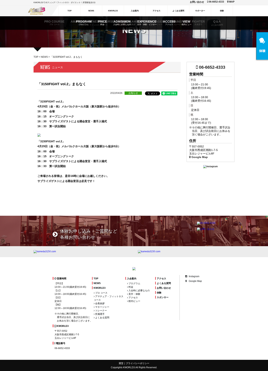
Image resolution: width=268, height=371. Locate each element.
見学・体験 (134, 294)
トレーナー (101, 310)
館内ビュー (134, 301)
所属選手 (100, 314)
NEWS (44, 57)
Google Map (199, 157)
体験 (159, 292)
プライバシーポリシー (137, 363)
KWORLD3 (100, 288)
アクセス (133, 297)
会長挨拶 (100, 303)
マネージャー (102, 307)
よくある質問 (102, 317)
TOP (36, 57)
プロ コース (101, 293)
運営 (121, 363)
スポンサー (163, 297)
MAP (231, 1)
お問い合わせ (197, 2)
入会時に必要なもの (139, 290)
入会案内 (131, 278)
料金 (130, 287)
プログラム (134, 283)
